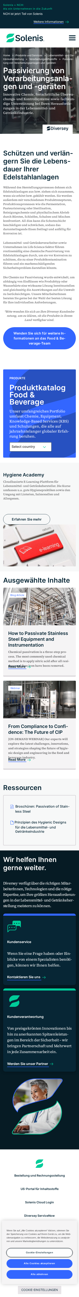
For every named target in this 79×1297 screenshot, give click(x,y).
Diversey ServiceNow (39, 1215)
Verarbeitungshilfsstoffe (43, 59)
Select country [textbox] (23, 446)
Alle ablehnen (39, 1274)
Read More (17, 666)
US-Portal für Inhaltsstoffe (40, 1189)
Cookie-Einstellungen (39, 1290)
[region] (39, 1252)
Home (6, 55)
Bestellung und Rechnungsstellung (39, 1175)
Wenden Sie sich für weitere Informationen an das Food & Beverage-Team (39, 338)
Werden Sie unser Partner (28, 1064)
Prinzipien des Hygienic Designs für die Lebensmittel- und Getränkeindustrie (40, 827)
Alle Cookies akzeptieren (39, 1263)
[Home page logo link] (39, 1163)
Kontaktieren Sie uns (24, 977)
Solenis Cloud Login (39, 1202)
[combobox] (30, 446)
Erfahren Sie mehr (27, 519)
